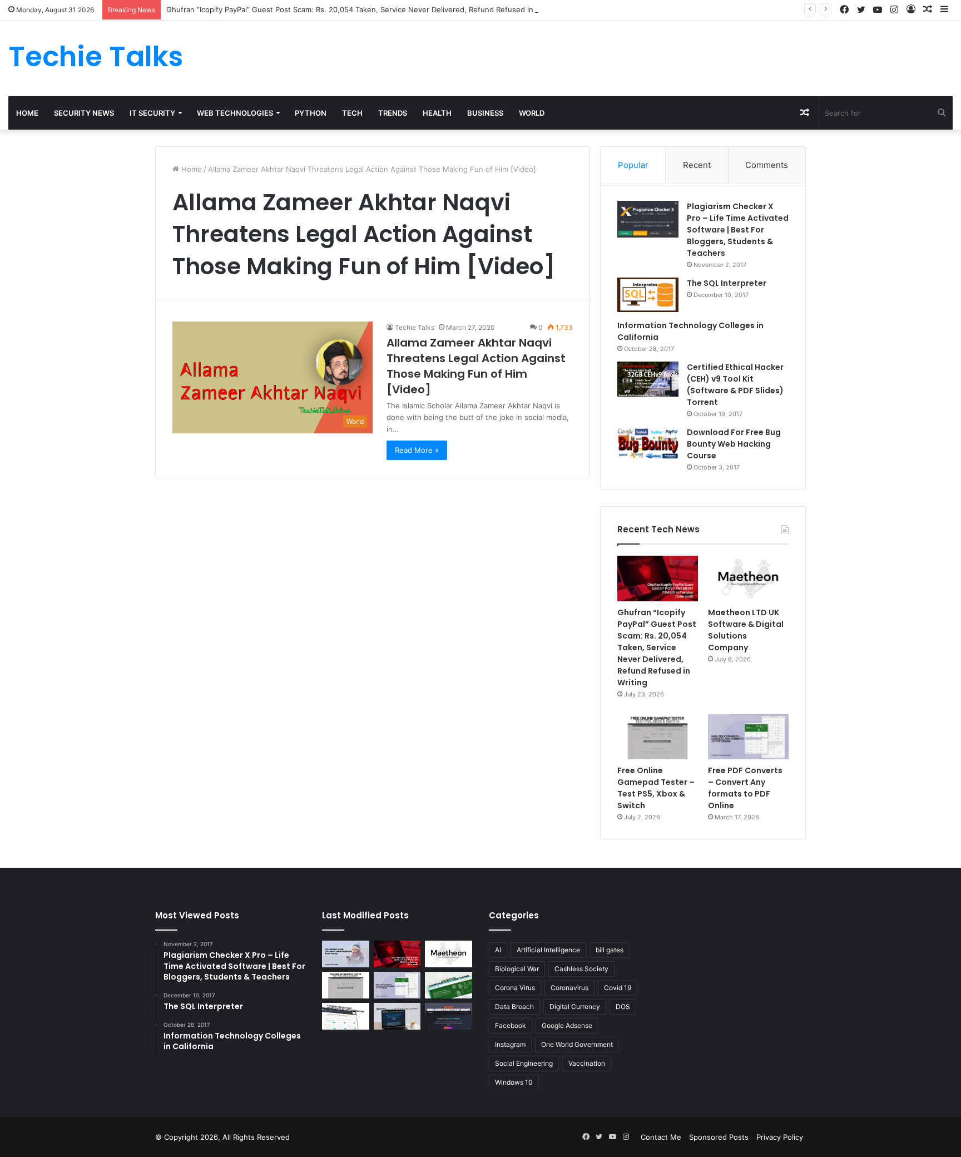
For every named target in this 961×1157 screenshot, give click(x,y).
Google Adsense (567, 1025)
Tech (352, 112)
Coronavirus (569, 987)
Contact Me (661, 1137)
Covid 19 (617, 987)
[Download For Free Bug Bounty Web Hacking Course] (647, 445)
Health (437, 112)
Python (310, 112)
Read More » (417, 450)
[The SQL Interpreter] (647, 295)
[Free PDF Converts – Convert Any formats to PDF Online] (748, 737)
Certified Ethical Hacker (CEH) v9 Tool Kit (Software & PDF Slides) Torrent (735, 385)
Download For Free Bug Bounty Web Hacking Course (734, 444)
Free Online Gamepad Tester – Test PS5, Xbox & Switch (656, 788)
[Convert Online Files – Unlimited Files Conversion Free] (345, 1016)
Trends (392, 112)
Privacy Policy (779, 1137)
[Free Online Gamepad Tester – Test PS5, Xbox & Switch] (657, 737)
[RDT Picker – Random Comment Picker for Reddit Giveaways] (448, 1016)
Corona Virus (515, 987)
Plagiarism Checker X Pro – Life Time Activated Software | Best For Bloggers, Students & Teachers (738, 230)
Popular (633, 165)
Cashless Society (581, 969)
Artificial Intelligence (548, 950)
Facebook (510, 1025)
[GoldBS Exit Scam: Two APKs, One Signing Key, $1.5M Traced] (345, 954)
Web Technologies (235, 112)
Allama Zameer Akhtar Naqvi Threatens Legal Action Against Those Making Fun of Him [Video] (476, 366)
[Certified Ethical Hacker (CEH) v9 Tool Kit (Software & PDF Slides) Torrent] (647, 379)
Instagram (510, 1044)
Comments (766, 165)
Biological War (517, 969)
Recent (697, 165)
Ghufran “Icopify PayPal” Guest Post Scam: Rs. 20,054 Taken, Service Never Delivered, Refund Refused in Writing (363, 9)
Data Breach (514, 1006)
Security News (84, 112)
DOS (623, 1006)
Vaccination (586, 1063)
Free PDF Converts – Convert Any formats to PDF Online (745, 788)
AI (498, 950)
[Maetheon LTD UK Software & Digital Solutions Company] (748, 578)
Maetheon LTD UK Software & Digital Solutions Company (746, 630)
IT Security (152, 112)
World (531, 112)
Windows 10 (514, 1082)
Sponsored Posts (719, 1137)
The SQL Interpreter (726, 283)
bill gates (609, 950)
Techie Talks (414, 327)
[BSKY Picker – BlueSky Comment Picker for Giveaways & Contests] (397, 1016)
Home (27, 112)
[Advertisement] (640, 57)
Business (485, 112)
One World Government (577, 1044)
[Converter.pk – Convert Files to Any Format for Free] (448, 985)
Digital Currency (574, 1006)
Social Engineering (524, 1063)
